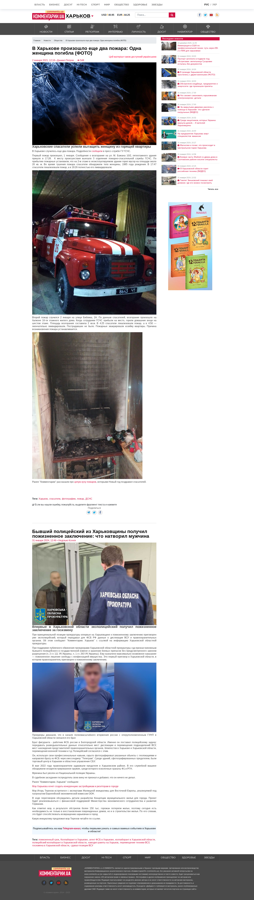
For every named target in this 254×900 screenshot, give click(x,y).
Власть (45, 857)
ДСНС (88, 498)
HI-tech (107, 857)
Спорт (127, 857)
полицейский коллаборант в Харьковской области (59, 842)
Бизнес (65, 857)
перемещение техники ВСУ (134, 842)
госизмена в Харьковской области (50, 845)
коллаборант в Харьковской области (135, 839)
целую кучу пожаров (85, 482)
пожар (80, 498)
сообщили (96, 151)
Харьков (43, 498)
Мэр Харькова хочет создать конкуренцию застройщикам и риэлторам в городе (75, 786)
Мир (148, 857)
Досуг (86, 857)
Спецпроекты (188, 5)
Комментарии (52, 892)
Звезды (209, 857)
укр (214, 4)
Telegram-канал (72, 828)
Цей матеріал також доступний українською (132, 56)
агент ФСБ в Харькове (101, 839)
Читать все (213, 189)
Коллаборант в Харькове (74, 839)
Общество (168, 857)
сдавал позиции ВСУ (82, 845)
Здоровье (189, 857)
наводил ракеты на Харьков (103, 842)
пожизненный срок (49, 839)
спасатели (54, 498)
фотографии (69, 498)
